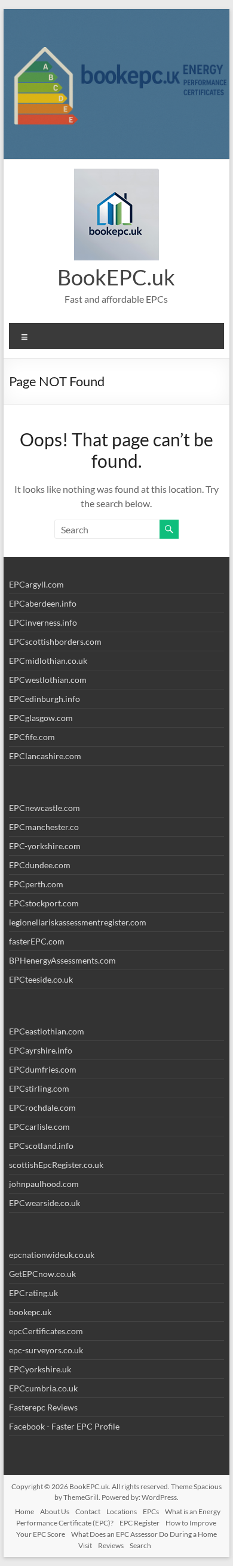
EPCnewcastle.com (44, 808)
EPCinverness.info (43, 622)
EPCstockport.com (44, 903)
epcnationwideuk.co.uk (51, 1255)
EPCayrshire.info (40, 1050)
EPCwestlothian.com (48, 680)
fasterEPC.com (37, 941)
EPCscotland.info (41, 1146)
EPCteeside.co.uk (41, 979)
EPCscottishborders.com (55, 641)
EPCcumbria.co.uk (43, 1388)
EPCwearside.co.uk (44, 1203)
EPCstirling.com (39, 1088)
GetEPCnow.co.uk (42, 1274)
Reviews (111, 1545)
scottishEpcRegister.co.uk (56, 1165)
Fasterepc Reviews (43, 1407)
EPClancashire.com (45, 756)
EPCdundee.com (39, 865)
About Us (54, 1511)
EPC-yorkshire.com (45, 846)
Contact (87, 1511)
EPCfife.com (32, 737)
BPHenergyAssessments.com (62, 960)
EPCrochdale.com (42, 1107)
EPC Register (139, 1522)
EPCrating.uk (33, 1293)
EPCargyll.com (36, 584)
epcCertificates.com (46, 1331)
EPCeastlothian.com (46, 1031)
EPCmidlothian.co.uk (48, 660)
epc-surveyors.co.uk (46, 1350)
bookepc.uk (30, 1312)
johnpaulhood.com (44, 1184)
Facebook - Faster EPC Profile (64, 1426)
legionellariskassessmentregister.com (77, 922)
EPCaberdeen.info (42, 603)
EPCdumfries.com (42, 1069)
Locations (121, 1511)
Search (140, 1545)
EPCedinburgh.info (44, 699)
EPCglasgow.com (41, 718)
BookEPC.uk (116, 277)
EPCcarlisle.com (39, 1126)
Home (24, 1511)
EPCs (151, 1511)
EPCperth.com (36, 884)
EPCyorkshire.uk (40, 1369)
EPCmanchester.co (44, 827)
